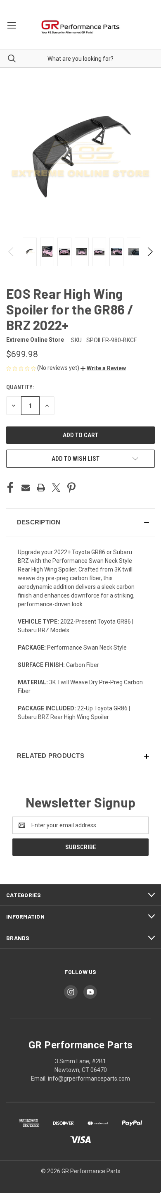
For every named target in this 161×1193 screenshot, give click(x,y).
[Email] (25, 487)
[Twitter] (56, 487)
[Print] (41, 487)
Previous (11, 251)
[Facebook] (10, 487)
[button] (103, 368)
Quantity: (20, 387)
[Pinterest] (71, 487)
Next (149, 251)
